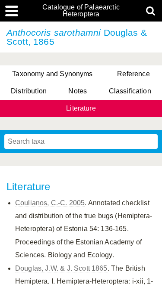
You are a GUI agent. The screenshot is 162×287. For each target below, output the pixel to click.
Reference (133, 73)
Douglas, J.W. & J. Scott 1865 (61, 268)
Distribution (29, 91)
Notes (77, 91)
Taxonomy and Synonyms (52, 73)
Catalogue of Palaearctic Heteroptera (81, 11)
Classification (130, 91)
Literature (81, 108)
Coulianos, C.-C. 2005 (50, 203)
